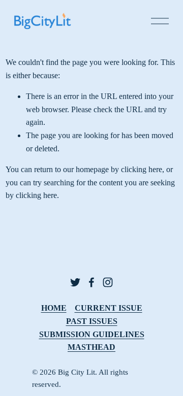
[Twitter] (75, 282)
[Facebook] (91, 282)
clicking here (141, 169)
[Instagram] (108, 282)
